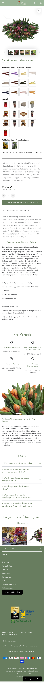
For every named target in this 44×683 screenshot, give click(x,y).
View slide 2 (25, 412)
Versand (35, 674)
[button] (35, 3)
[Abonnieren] (41, 641)
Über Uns (5, 562)
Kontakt (5, 569)
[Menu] (3, 3)
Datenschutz (6, 577)
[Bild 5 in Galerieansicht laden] (33, 52)
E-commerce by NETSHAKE (14, 671)
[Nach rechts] (39, 52)
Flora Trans (6, 63)
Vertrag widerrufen (12, 592)
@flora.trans (22, 523)
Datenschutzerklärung (31, 671)
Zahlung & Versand (9, 584)
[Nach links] (4, 52)
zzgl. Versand (11, 190)
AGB (3, 580)
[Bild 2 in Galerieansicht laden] (16, 52)
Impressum (6, 573)
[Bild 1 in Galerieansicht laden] (10, 52)
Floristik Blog (7, 566)
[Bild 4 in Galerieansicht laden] (27, 52)
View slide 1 (18, 412)
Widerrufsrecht (7, 588)
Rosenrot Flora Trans (18, 668)
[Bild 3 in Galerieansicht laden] (22, 52)
